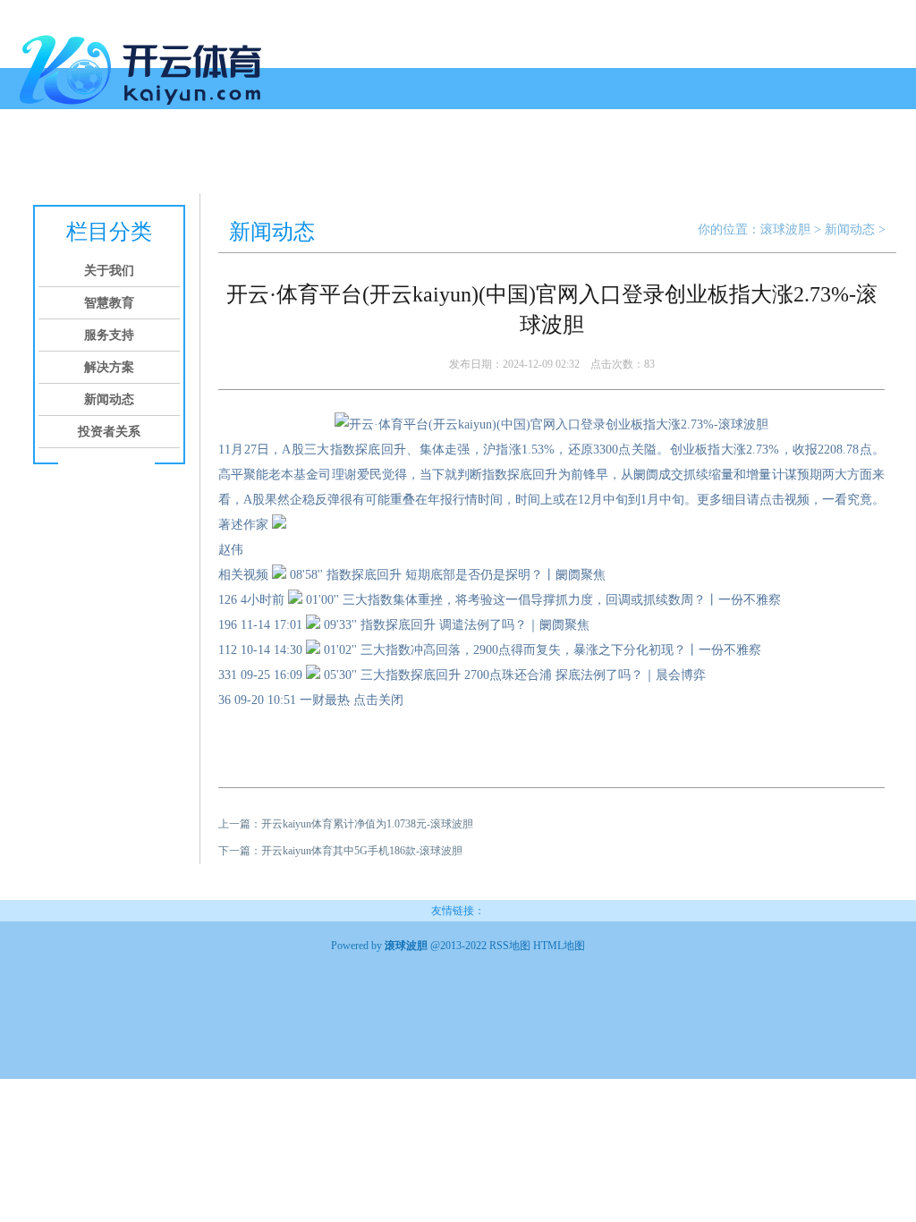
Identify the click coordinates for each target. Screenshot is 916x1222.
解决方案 (297, 158)
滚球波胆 (785, 229)
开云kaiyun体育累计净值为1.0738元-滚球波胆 (367, 824)
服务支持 (229, 158)
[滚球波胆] (145, 111)
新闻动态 (365, 158)
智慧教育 (161, 158)
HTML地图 (559, 945)
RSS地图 (509, 945)
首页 (39, 158)
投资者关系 (440, 158)
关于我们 (93, 158)
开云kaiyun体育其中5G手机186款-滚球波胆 (361, 850)
